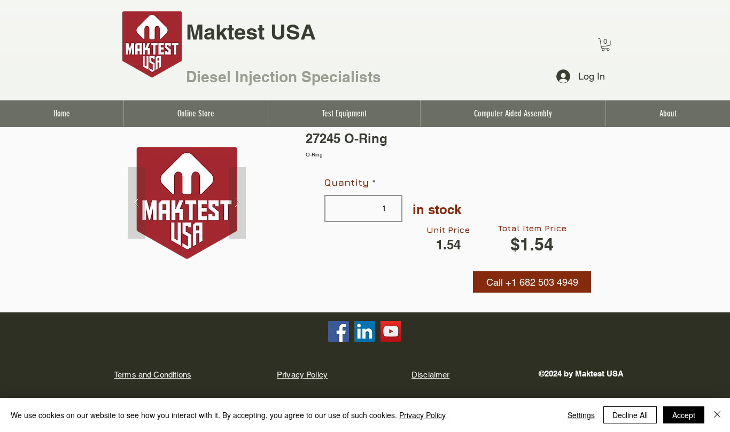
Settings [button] (581, 415)
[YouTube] (390, 331)
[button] (532, 282)
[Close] (717, 414)
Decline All (630, 415)
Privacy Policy (422, 415)
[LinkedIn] (364, 331)
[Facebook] (338, 331)
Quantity (346, 182)
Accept (683, 415)
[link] (605, 44)
